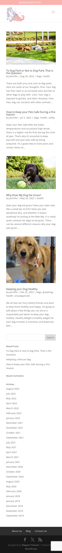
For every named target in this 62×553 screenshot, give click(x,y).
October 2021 (13, 432)
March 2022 (12, 408)
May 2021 (11, 447)
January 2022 (13, 418)
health (46, 76)
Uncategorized (22, 295)
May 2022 (11, 398)
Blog (28, 531)
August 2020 (12, 481)
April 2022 (11, 403)
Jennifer (13, 76)
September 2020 (15, 476)
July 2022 (11, 393)
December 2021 (14, 422)
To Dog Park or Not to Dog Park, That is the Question (29, 72)
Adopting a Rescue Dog (18, 359)
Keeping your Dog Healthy (22, 289)
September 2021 (15, 437)
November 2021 (14, 427)
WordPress (31, 548)
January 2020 (13, 496)
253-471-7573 (34, 2)
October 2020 (13, 471)
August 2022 (12, 388)
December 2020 (14, 466)
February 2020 (13, 491)
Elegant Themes (30, 544)
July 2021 (11, 442)
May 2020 (11, 486)
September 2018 (15, 515)
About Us (17, 531)
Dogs (39, 76)
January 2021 (13, 462)
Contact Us (41, 531)
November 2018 (14, 510)
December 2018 (14, 505)
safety (51, 117)
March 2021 (12, 457)
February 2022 (13, 413)
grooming (48, 292)
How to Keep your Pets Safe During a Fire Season (30, 113)
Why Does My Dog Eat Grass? (23, 195)
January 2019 (13, 501)
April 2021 (11, 452)
